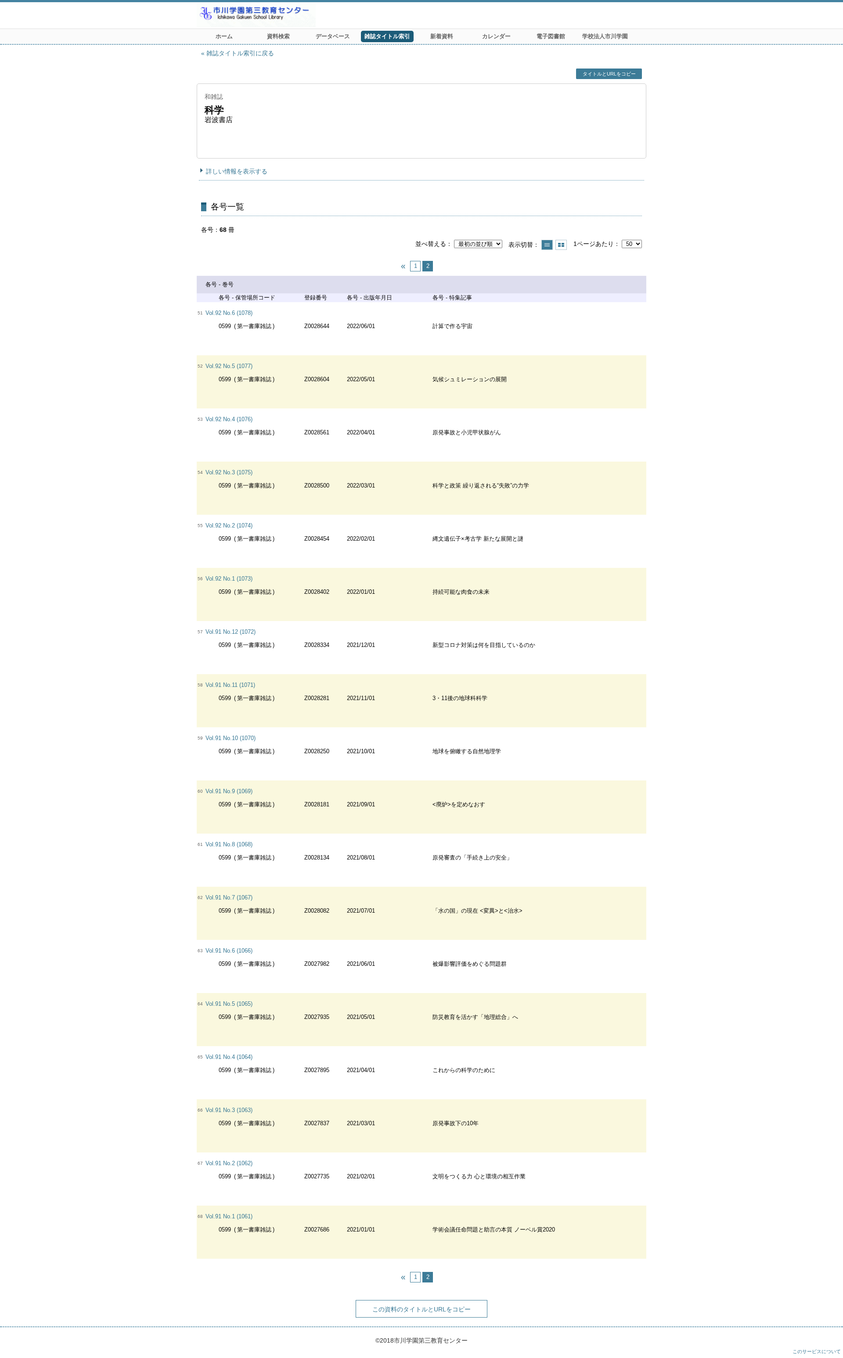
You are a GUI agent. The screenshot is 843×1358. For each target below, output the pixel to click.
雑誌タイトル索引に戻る (240, 53)
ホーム (224, 36)
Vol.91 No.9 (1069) (228, 791)
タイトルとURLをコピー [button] (609, 73)
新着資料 (441, 36)
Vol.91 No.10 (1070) (230, 738)
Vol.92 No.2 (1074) (228, 525)
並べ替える (430, 243)
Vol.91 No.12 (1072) (230, 631)
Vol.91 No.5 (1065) (228, 1003)
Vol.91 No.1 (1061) (228, 1216)
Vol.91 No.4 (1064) (228, 1057)
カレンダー (496, 36)
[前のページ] (403, 266)
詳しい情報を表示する (236, 171)
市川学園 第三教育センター (289, 15)
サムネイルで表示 (561, 245)
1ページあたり (593, 243)
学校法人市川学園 (605, 36)
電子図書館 (551, 36)
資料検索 (278, 36)
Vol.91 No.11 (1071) (230, 685)
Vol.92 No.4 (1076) (228, 419)
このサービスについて (817, 1351)
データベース (333, 36)
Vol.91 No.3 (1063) (228, 1110)
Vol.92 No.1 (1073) (228, 578)
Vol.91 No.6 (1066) (228, 950)
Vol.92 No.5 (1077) (228, 366)
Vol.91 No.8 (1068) (228, 844)
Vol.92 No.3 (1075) (228, 472)
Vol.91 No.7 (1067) (228, 897)
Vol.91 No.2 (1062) (228, 1163)
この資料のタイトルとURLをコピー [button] (421, 1309)
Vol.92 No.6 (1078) (228, 313)
